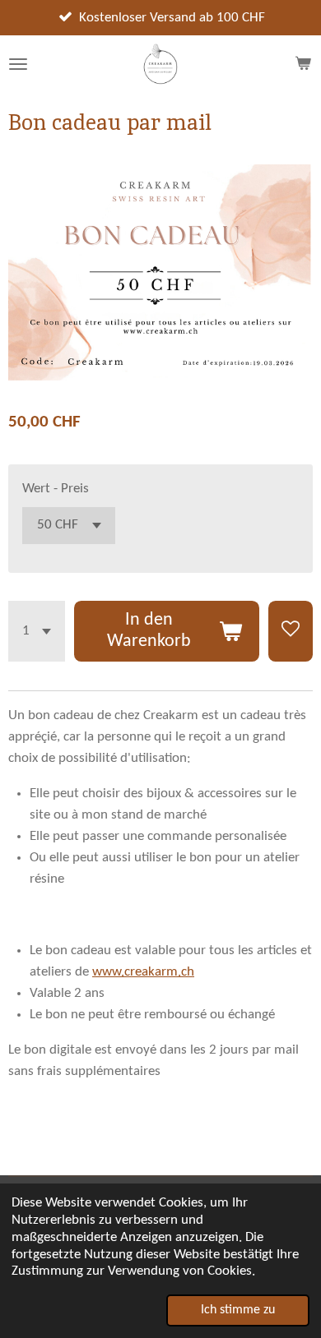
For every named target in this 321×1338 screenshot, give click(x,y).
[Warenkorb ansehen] (303, 64)
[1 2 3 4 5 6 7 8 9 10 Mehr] (36, 631)
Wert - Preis (55, 489)
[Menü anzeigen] (18, 64)
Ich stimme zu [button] (238, 1310)
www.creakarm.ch (143, 972)
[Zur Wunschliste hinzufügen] (290, 631)
